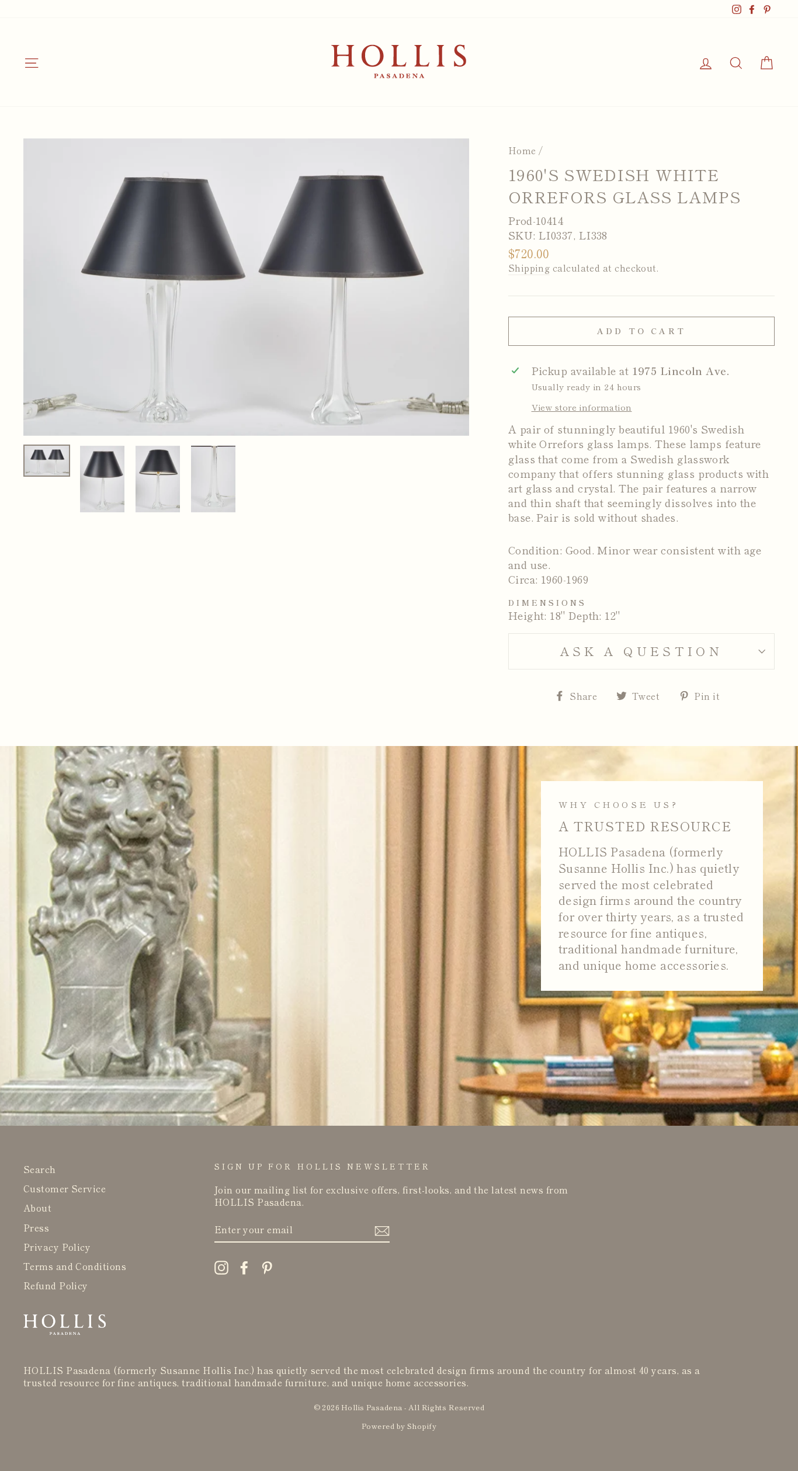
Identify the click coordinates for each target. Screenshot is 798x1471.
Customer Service (64, 1188)
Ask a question (641, 651)
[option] (246, 287)
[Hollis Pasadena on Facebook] (244, 1267)
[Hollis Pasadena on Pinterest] (267, 1267)
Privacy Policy (57, 1246)
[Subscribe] (382, 1230)
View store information (582, 407)
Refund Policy (55, 1285)
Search (39, 1169)
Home (522, 150)
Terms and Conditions (74, 1266)
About (37, 1207)
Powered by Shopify (399, 1425)
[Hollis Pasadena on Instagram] (221, 1267)
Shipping (529, 268)
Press (36, 1227)
